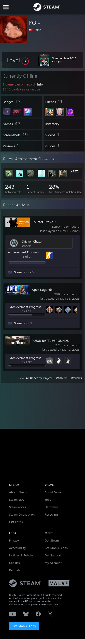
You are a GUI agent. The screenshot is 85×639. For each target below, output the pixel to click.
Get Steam (52, 540)
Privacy (14, 540)
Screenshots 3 (24, 272)
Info (40, 84)
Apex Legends (42, 290)
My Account (53, 563)
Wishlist (61, 378)
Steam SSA (16, 499)
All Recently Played (39, 378)
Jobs (48, 499)
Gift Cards (16, 522)
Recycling (51, 514)
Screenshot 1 (23, 323)
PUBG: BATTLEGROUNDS (50, 341)
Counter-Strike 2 (44, 222)
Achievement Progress (23, 252)
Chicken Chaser (32, 241)
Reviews (76, 378)
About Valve (53, 492)
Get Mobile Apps (24, 626)
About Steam (18, 492)
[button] (18, 60)
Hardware (51, 507)
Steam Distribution (22, 514)
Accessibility (17, 548)
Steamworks (17, 507)
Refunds (14, 570)
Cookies (14, 563)
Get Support (53, 555)
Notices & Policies (21, 555)
